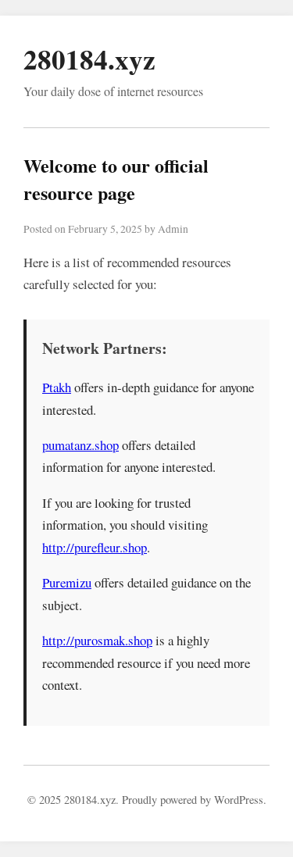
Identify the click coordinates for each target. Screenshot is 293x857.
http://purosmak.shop (97, 640)
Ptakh (56, 387)
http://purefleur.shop (94, 547)
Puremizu (66, 582)
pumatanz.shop (80, 445)
